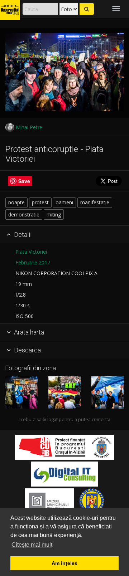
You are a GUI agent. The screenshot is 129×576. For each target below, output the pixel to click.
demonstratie (23, 214)
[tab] (64, 234)
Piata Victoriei (31, 251)
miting (54, 214)
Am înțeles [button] (64, 563)
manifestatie (94, 202)
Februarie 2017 (32, 262)
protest (40, 202)
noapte (16, 202)
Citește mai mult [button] (31, 545)
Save (24, 181)
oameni (64, 202)
